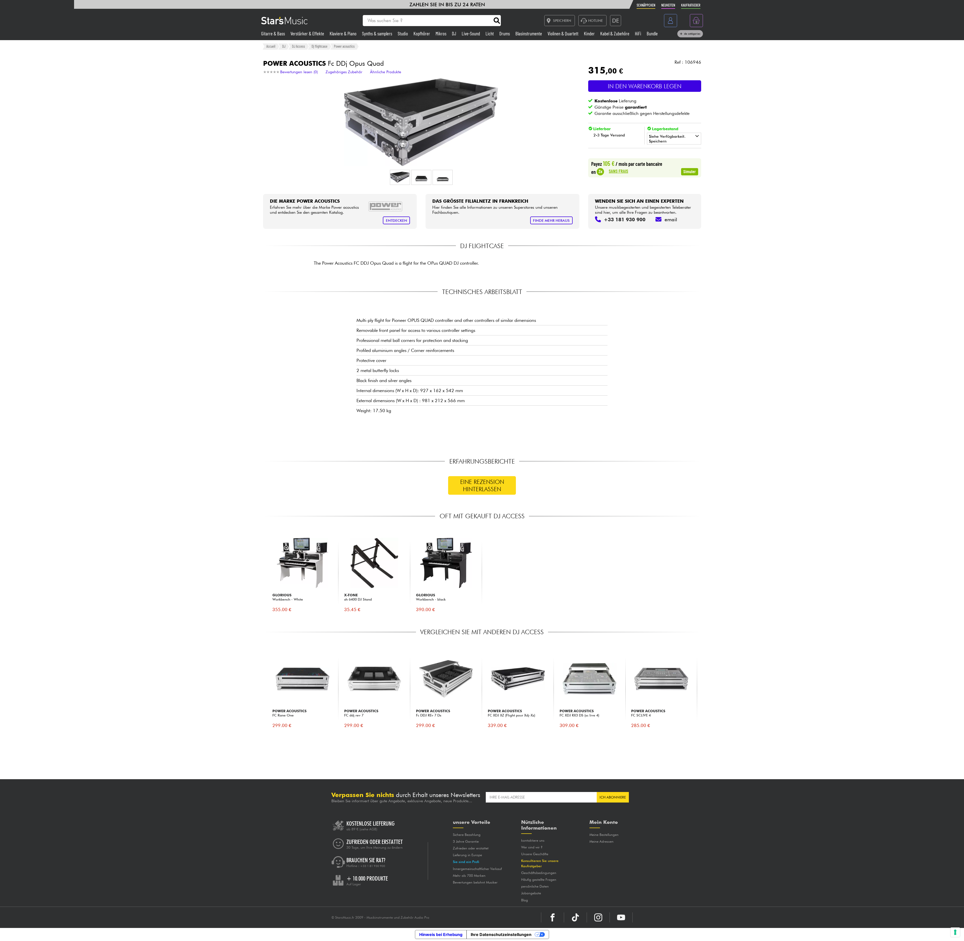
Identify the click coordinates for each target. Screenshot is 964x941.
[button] (400, 177)
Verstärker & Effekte (307, 33)
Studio (403, 33)
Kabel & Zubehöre (615, 33)
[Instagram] (598, 917)
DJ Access (298, 46)
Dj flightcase (319, 46)
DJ (454, 33)
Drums (505, 33)
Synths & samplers (377, 33)
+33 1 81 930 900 (372, 866)
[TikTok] (575, 917)
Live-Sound (471, 33)
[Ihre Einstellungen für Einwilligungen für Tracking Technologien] (955, 932)
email (671, 219)
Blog (524, 900)
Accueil (270, 46)
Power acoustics (344, 46)
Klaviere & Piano (343, 33)
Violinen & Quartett (563, 33)
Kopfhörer (422, 33)
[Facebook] (552, 917)
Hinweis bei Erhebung (440, 934)
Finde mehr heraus (551, 220)
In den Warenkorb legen (644, 86)
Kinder (590, 33)
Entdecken (396, 220)
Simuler (689, 171)
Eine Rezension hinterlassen (482, 485)
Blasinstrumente (529, 33)
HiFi (638, 33)
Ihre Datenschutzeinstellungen (501, 934)
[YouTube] (621, 917)
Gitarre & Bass (273, 33)
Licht (490, 33)
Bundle (652, 33)
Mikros (441, 33)
